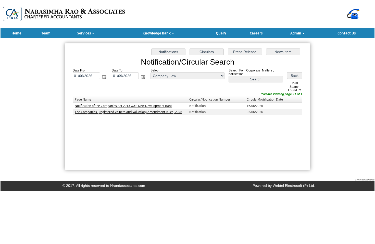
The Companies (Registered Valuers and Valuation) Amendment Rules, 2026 (128, 112)
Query (221, 33)
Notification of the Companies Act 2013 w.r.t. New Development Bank (123, 106)
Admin (296, 33)
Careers (256, 33)
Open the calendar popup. (104, 77)
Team (46, 33)
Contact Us (347, 33)
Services (84, 33)
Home (16, 33)
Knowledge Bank (157, 33)
